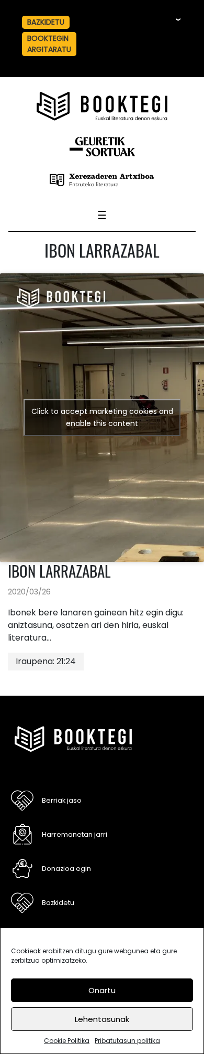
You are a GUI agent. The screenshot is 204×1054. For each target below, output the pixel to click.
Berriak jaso (62, 800)
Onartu (102, 990)
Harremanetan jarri (74, 834)
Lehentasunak (102, 1019)
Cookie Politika (66, 1040)
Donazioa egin (66, 868)
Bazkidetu (58, 902)
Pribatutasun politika (127, 1040)
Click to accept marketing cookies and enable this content (102, 417)
